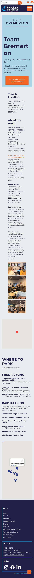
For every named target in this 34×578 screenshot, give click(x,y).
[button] (28, 2)
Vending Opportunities (12, 529)
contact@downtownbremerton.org (17, 552)
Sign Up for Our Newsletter (14, 555)
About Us (6, 518)
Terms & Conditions (10, 532)
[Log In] (31, 3)
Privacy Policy (8, 535)
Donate (6, 516)
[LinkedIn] (18, 567)
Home (5, 513)
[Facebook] (12, 567)
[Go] (29, 572)
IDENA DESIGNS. (25, 574)
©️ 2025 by (17, 574)
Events (5, 524)
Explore (6, 527)
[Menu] (29, 8)
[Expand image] (17, 268)
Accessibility (7, 537)
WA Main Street (9, 521)
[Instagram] (6, 567)
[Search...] (20, 3)
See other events (17, 81)
